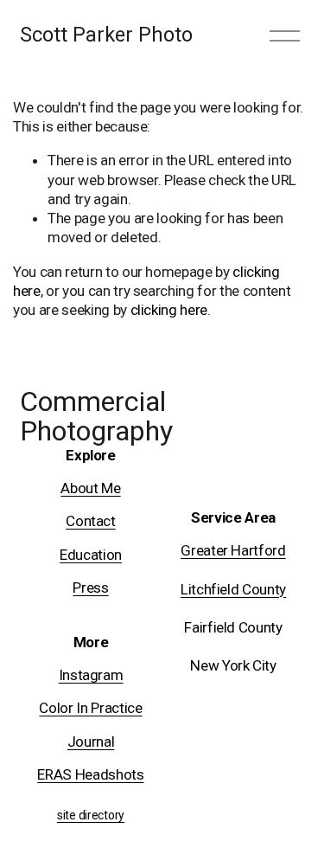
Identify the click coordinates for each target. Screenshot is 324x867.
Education (91, 554)
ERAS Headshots (90, 774)
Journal (91, 741)
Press (90, 587)
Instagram (91, 675)
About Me (90, 488)
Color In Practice (90, 707)
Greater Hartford (233, 550)
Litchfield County (233, 589)
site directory (90, 815)
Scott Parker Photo (106, 34)
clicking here (169, 309)
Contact (91, 521)
